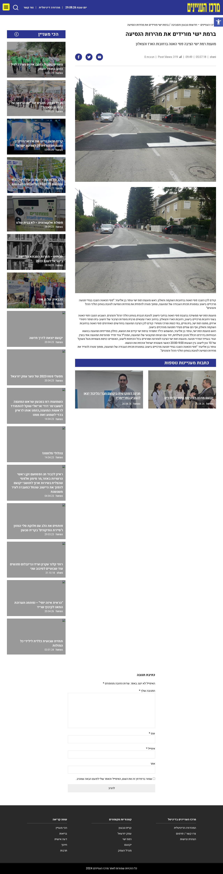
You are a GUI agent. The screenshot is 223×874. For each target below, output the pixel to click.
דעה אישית (61, 839)
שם (152, 733)
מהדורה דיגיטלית (49, 7)
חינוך (64, 845)
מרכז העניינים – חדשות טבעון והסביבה (193, 25)
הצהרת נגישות (188, 839)
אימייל (150, 749)
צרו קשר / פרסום (186, 834)
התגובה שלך (147, 691)
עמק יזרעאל (125, 834)
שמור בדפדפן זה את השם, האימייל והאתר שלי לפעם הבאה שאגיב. (114, 779)
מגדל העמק (125, 850)
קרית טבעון (125, 828)
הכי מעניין (61, 828)
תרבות (63, 850)
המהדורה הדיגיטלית (185, 828)
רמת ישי (127, 839)
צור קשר (29, 7)
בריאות (63, 834)
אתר (153, 764)
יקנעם (128, 845)
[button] (218, 22)
